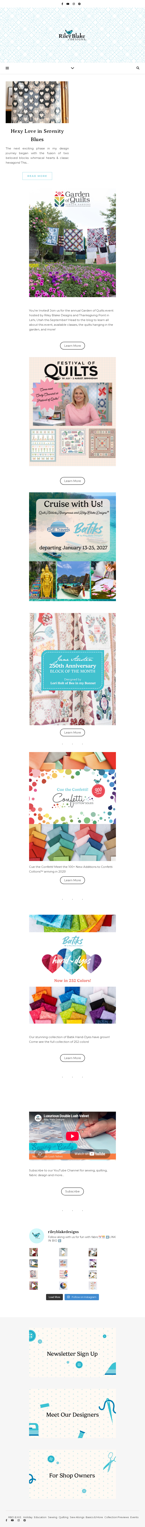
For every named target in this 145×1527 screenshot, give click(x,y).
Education (40, 1517)
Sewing (52, 1517)
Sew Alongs (77, 1517)
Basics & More (94, 1517)
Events (134, 1517)
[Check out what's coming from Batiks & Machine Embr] (63, 1274)
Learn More (72, 345)
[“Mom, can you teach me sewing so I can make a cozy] (33, 1285)
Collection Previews (116, 1517)
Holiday (27, 1517)
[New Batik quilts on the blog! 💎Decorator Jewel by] (93, 1252)
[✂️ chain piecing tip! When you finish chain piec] (63, 1252)
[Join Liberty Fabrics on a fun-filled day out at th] (63, 1263)
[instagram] (74, 3)
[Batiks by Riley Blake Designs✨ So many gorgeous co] (93, 1263)
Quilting (63, 1517)
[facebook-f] (63, 3)
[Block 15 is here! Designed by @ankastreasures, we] (93, 1274)
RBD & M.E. (15, 1517)
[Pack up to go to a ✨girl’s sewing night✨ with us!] (33, 1263)
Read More (37, 175)
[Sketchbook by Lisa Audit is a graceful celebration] (93, 1285)
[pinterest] (79, 3)
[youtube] (68, 3)
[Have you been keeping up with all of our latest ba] (63, 1285)
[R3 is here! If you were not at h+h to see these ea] (33, 1274)
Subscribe (72, 1191)
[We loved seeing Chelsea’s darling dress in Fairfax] (33, 1252)
